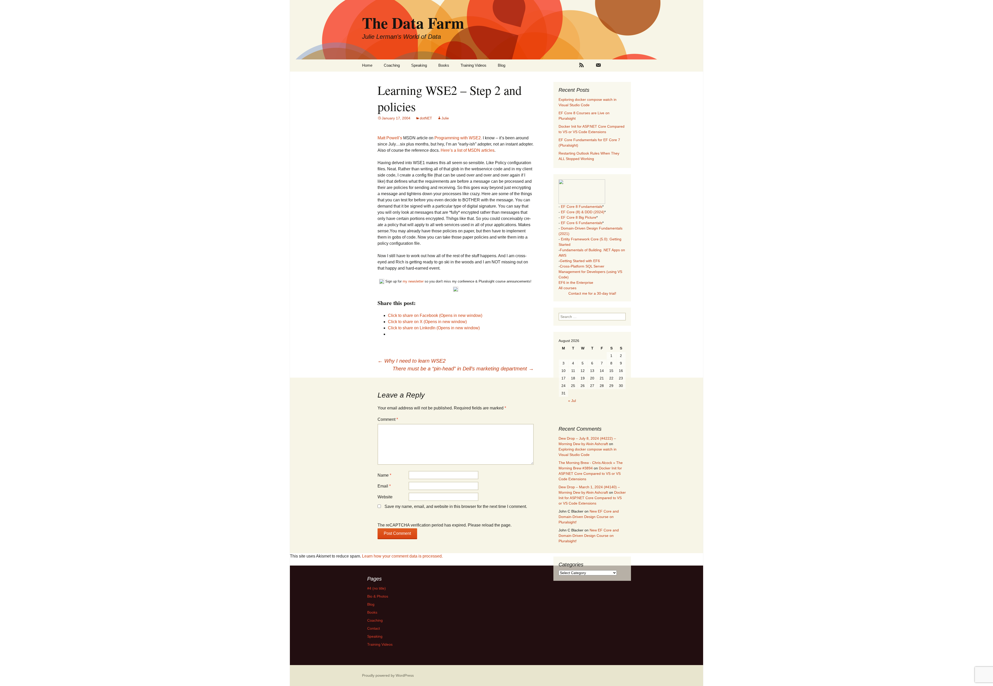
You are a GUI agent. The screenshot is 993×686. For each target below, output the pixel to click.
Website (385, 497)
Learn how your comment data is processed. (402, 556)
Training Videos (473, 65)
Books (443, 65)
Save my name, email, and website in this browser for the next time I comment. (456, 506)
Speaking (419, 65)
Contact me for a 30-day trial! (592, 293)
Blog (501, 65)
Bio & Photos (377, 596)
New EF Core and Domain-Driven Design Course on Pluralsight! (589, 516)
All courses (567, 288)
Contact (373, 628)
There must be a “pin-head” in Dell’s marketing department (463, 368)
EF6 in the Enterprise (576, 282)
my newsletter (413, 281)
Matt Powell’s (390, 138)
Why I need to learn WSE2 (412, 361)
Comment (388, 419)
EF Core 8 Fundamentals (581, 206)
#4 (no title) (376, 588)
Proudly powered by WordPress (388, 675)
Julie (445, 118)
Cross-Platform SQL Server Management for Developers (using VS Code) (590, 271)
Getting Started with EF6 (580, 261)
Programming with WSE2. (457, 138)
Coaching (392, 65)
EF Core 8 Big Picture (578, 217)
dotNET (426, 118)
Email (384, 486)
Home (367, 65)
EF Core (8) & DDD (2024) (582, 212)
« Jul (572, 401)
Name (384, 475)
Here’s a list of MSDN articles (467, 150)
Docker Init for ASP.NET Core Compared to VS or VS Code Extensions (590, 473)
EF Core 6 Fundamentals (581, 223)
